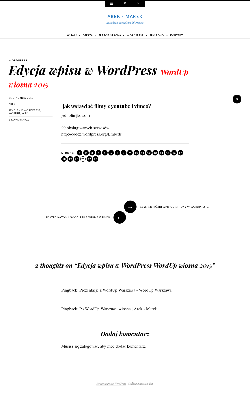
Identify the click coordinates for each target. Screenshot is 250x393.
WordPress (135, 35)
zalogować (89, 346)
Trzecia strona (109, 35)
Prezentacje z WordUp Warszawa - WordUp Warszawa (125, 290)
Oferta (88, 35)
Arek (12, 104)
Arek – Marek (125, 16)
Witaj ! (72, 35)
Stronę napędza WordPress (111, 383)
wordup (14, 113)
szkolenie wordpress (24, 110)
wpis (25, 113)
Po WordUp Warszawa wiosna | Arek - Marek (118, 308)
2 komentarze (19, 119)
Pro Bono (157, 35)
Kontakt (176, 35)
